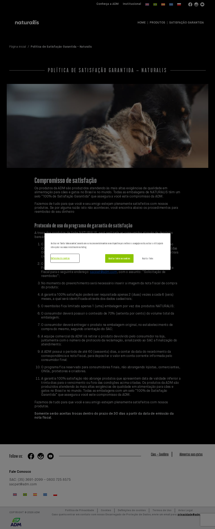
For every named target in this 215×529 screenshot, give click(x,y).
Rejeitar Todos (147, 258)
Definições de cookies (60, 258)
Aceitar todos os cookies (119, 258)
